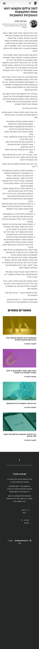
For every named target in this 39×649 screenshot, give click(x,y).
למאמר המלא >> (30, 344)
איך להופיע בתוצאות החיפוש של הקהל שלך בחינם (19, 435)
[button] (4, 3)
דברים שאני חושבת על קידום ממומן (21, 403)
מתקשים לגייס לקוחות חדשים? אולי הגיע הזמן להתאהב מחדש (21, 339)
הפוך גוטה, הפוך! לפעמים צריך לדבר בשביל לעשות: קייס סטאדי (21, 371)
